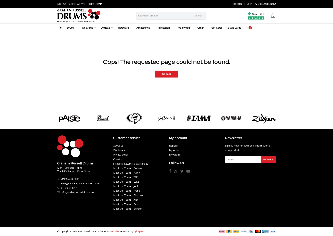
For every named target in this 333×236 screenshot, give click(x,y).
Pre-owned (183, 27)
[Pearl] (102, 118)
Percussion (163, 27)
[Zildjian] (263, 118)
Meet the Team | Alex (125, 199)
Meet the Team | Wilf (125, 177)
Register (237, 3)
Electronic (87, 27)
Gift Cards (217, 27)
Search (198, 15)
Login (249, 3)
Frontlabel (114, 231)
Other (200, 27)
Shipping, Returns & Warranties (130, 163)
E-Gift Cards (234, 27)
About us (118, 145)
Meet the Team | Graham (128, 168)
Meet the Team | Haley (126, 172)
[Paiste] (69, 118)
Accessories (143, 27)
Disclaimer (119, 150)
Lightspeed (139, 231)
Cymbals (105, 27)
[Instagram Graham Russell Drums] (177, 171)
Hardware (123, 27)
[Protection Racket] (134, 118)
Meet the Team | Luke (126, 181)
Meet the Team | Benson (127, 208)
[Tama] (199, 118)
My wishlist (175, 154)
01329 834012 (267, 4)
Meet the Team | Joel (125, 186)
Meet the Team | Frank (126, 190)
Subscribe (268, 159)
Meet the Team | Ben (125, 204)
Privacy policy (120, 154)
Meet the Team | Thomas (128, 195)
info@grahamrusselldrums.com (78, 192)
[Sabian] (166, 118)
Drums (71, 27)
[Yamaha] (231, 118)
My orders (175, 150)
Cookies (117, 159)
